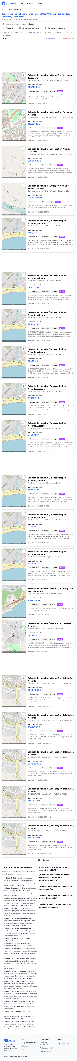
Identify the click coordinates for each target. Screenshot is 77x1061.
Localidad (18, 33)
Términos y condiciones (44, 1044)
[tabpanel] (38, 452)
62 (39, 860)
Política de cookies (46, 1051)
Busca (31, 24)
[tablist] (5, 39)
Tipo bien (47, 33)
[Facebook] (63, 1043)
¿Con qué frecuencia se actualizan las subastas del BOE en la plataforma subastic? (54, 877)
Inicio (3, 9)
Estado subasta (33, 33)
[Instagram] (67, 1043)
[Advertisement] (38, 56)
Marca (59, 33)
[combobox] (9, 28)
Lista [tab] (5, 39)
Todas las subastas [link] (14, 9)
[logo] (9, 3)
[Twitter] (59, 1043)
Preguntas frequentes (29, 1043)
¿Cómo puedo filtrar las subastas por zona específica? (55, 887)
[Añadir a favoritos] (23, 75)
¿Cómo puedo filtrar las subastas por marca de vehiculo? (55, 896)
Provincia (6, 33)
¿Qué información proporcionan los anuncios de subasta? (55, 905)
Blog (23, 1049)
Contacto (25, 1046)
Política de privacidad (47, 1048)
